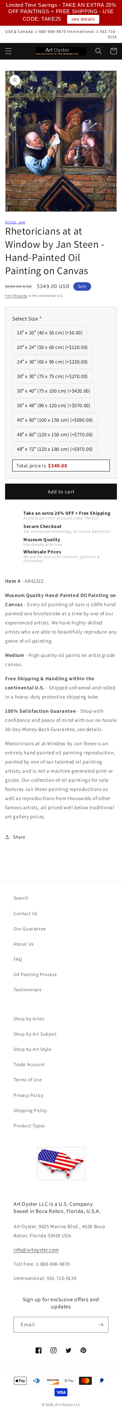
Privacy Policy (28, 1095)
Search (21, 898)
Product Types (29, 1126)
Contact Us (26, 913)
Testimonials (27, 990)
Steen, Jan (15, 222)
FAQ (18, 959)
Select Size (27, 318)
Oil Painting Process (35, 974)
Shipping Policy (30, 1110)
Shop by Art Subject (35, 1034)
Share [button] (19, 837)
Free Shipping (16, 295)
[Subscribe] (100, 1325)
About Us (24, 944)
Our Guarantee (30, 929)
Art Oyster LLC (67, 1404)
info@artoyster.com (36, 1249)
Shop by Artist (29, 1019)
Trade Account (29, 1064)
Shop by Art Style (32, 1049)
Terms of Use (28, 1080)
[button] (8, 51)
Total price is (41, 465)
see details (83, 19)
